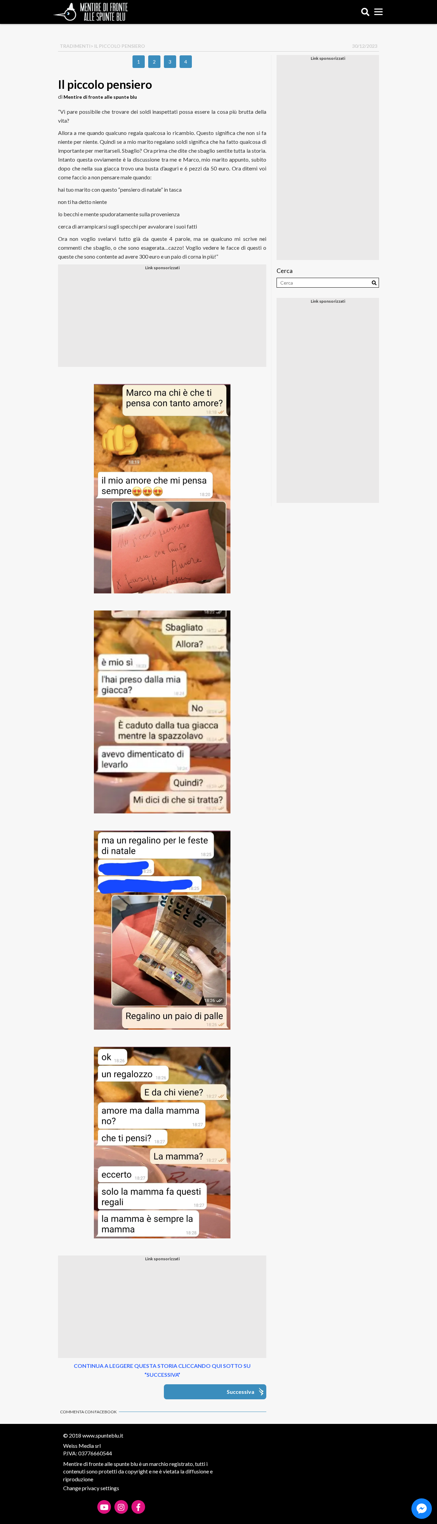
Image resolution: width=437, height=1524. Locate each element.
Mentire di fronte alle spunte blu (100, 97)
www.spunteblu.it (102, 1435)
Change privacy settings (91, 1488)
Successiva (240, 1391)
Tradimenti (75, 46)
